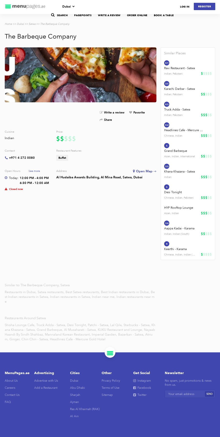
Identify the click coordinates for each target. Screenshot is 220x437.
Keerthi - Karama (175, 249)
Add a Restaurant (45, 388)
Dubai (66, 7)
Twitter (142, 395)
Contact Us (12, 395)
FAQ (8, 402)
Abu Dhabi (77, 388)
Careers (10, 388)
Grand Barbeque (175, 151)
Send (209, 394)
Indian (9, 138)
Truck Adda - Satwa (177, 109)
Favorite (139, 112)
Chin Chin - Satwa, (35, 339)
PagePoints (83, 15)
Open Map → (146, 171)
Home (8, 24)
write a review (109, 15)
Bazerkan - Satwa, (131, 334)
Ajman (74, 402)
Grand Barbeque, (50, 330)
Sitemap (107, 395)
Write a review (114, 112)
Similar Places (175, 53)
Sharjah (75, 395)
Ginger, (14, 339)
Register (204, 6)
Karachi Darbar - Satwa (179, 89)
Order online (137, 15)
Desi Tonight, (77, 325)
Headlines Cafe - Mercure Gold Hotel (184, 130)
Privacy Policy (111, 381)
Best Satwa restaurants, (83, 292)
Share (108, 120)
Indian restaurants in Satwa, (71, 297)
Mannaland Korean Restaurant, (68, 334)
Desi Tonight (173, 192)
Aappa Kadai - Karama (179, 228)
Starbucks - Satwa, (137, 325)
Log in (184, 6)
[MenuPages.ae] (25, 7)
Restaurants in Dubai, (21, 292)
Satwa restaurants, (51, 292)
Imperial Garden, (104, 334)
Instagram (144, 381)
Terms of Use (110, 388)
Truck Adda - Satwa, (51, 325)
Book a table (164, 15)
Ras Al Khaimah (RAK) (84, 409)
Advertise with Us (46, 381)
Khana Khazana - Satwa (179, 172)
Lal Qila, (116, 325)
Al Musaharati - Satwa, (80, 330)
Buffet (62, 158)
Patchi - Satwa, (98, 325)
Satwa (32, 24)
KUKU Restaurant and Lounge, (120, 330)
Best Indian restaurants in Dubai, (126, 292)
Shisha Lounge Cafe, (20, 325)
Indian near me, (104, 297)
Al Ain (74, 416)
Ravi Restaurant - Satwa (179, 68)
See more (34, 171)
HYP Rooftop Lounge (178, 208)
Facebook (144, 388)
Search (62, 15)
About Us (11, 381)
